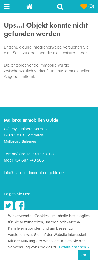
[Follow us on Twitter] (8, 205)
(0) (90, 6)
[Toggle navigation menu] (15, 6)
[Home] (37, 6)
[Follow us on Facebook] (19, 205)
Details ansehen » (74, 247)
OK (84, 255)
